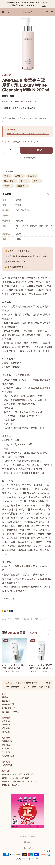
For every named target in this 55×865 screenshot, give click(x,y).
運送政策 (6, 745)
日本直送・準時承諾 (11, 711)
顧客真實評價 (8, 704)
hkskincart (30, 837)
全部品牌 (6, 700)
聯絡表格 (16, 785)
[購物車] (52, 12)
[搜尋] (9, 12)
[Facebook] (25, 848)
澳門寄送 (6, 728)
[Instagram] (30, 848)
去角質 (19, 176)
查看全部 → (34, 633)
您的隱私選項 (8, 755)
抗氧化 (32, 176)
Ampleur (13, 632)
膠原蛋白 (22, 186)
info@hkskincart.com (19, 778)
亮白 (7, 176)
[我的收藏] (46, 12)
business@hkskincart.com (24, 781)
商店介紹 (6, 721)
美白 (37, 181)
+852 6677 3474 (27, 774)
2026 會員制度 (9, 708)
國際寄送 (6, 732)
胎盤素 (8, 186)
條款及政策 (27, 842)
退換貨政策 (7, 741)
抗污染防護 (10, 181)
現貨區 (5, 697)
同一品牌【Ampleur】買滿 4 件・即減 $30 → (28, 133)
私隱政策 (6, 752)
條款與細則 (7, 748)
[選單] (3, 12)
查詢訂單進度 (8, 765)
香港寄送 (6, 724)
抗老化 (25, 181)
